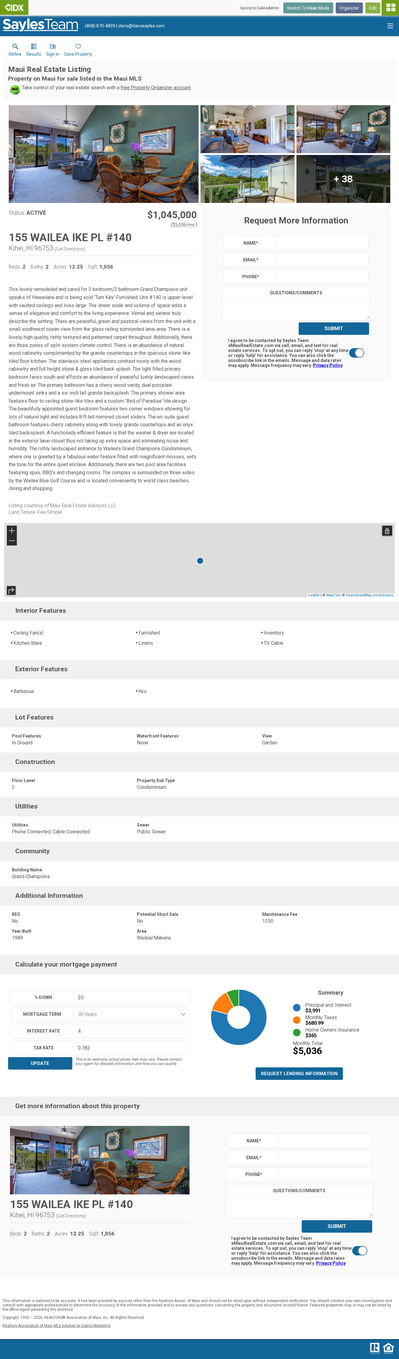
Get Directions (70, 248)
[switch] (296, 353)
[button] (52, 51)
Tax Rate (43, 1047)
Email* (250, 259)
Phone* (250, 276)
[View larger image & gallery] (104, 154)
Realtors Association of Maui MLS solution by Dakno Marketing (56, 1326)
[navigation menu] (390, 8)
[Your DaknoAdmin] (14, 7)
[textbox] (320, 243)
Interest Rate (43, 1031)
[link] (15, 51)
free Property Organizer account (155, 88)
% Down (43, 997)
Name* (250, 243)
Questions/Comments (296, 292)
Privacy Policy (328, 365)
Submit (333, 328)
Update (40, 1063)
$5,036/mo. (184, 224)
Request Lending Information (299, 1073)
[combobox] (129, 1014)
